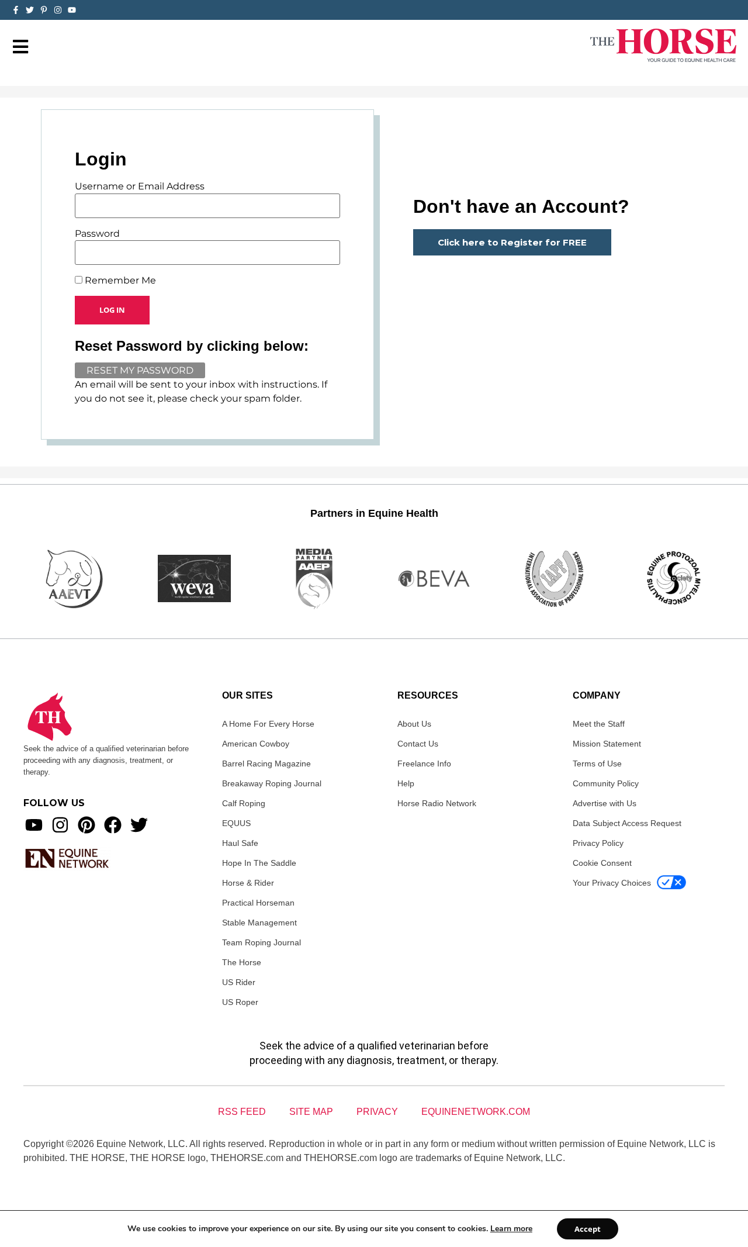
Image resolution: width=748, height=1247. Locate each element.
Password (97, 234)
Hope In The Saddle (259, 863)
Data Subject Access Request (627, 823)
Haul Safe (240, 843)
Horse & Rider (248, 882)
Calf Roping (243, 803)
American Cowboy (255, 743)
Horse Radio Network (436, 803)
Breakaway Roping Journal (271, 783)
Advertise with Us (604, 803)
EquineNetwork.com (475, 1112)
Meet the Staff (599, 723)
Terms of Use (597, 763)
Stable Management (259, 922)
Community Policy (606, 783)
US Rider (238, 982)
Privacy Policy (598, 843)
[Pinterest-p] (44, 10)
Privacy (377, 1112)
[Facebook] (113, 825)
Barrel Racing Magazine (266, 763)
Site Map (311, 1112)
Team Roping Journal (261, 942)
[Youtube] (34, 825)
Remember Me (119, 280)
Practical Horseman (258, 902)
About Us (414, 723)
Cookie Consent (602, 863)
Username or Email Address (140, 186)
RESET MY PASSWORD (139, 370)
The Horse (241, 962)
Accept (587, 1229)
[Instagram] (58, 10)
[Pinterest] (86, 825)
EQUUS (236, 823)
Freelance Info (424, 763)
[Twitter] (30, 10)
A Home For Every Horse (268, 723)
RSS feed (242, 1112)
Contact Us (417, 743)
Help (405, 783)
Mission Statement (607, 743)
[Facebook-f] (16, 10)
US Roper (240, 1002)
